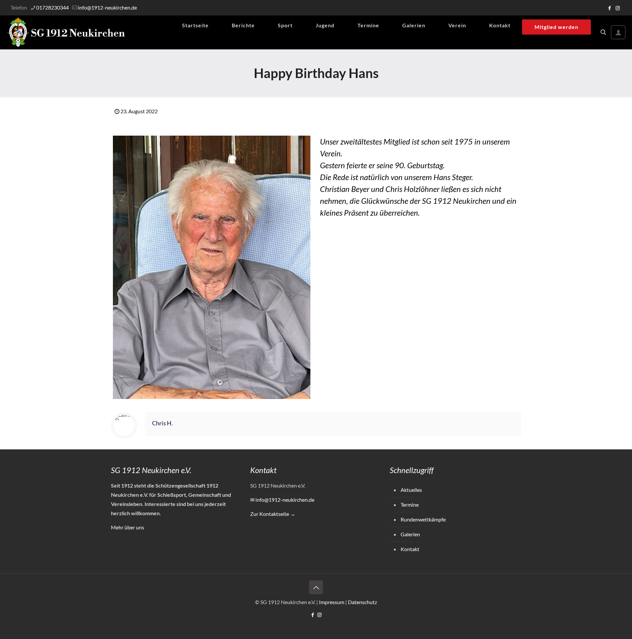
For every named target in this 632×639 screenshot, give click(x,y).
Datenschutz (362, 602)
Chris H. (162, 423)
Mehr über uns (127, 527)
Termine (410, 504)
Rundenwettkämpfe (423, 519)
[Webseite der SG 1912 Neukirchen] (66, 32)
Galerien (410, 534)
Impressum (331, 602)
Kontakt (410, 549)
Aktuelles (411, 490)
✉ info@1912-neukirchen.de (282, 499)
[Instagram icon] (617, 8)
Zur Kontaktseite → (272, 514)
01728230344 (52, 7)
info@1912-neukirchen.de (107, 7)
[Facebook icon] (609, 8)
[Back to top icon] (316, 587)
